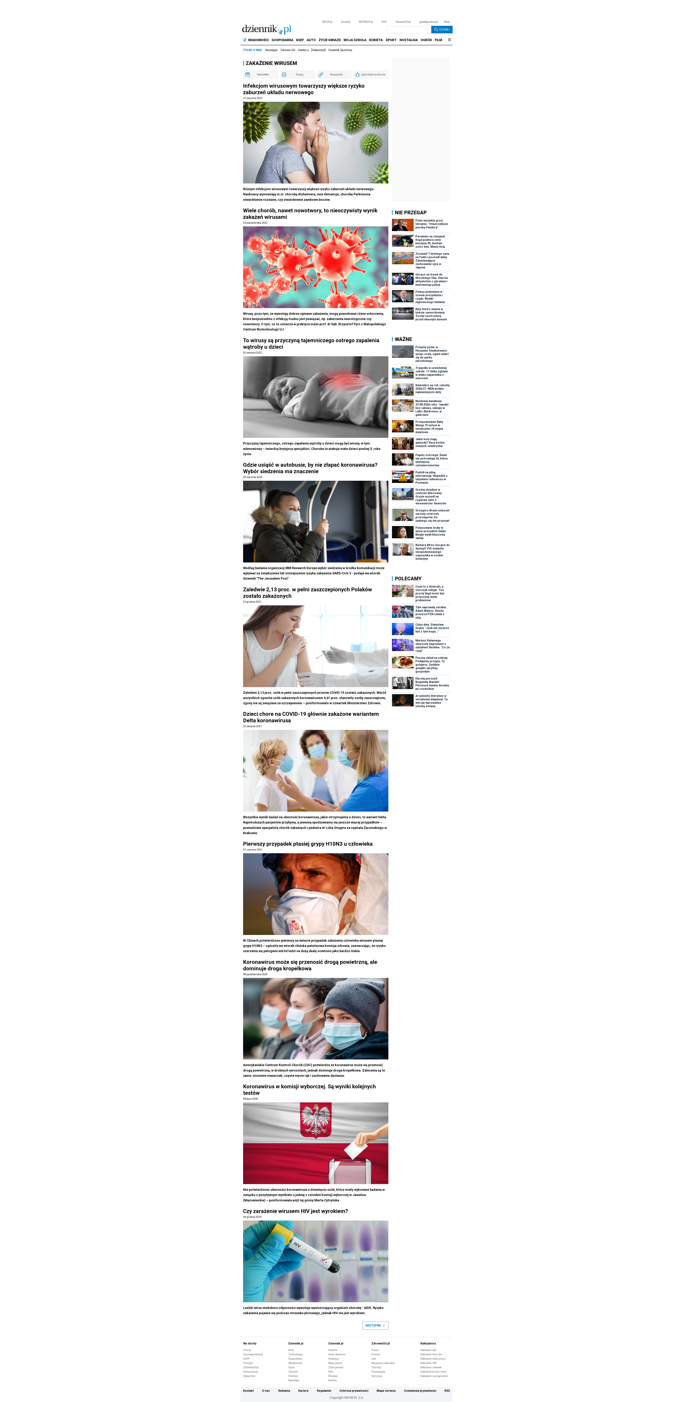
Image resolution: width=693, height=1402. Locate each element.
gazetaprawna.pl (428, 21)
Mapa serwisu (386, 1390)
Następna (373, 1325)
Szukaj (444, 29)
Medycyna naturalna (383, 1363)
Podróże (293, 1376)
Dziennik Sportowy (340, 50)
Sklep (447, 21)
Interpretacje (250, 1371)
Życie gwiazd (335, 1367)
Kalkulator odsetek (431, 1367)
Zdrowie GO (287, 50)
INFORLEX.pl (366, 21)
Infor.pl (247, 1350)
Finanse (375, 1354)
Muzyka (332, 1376)
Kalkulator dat (428, 1350)
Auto (291, 1350)
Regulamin (324, 1390)
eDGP (246, 1358)
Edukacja (333, 1358)
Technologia (295, 1354)
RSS (447, 1390)
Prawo (375, 1350)
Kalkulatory (428, 1343)
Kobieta (332, 1350)
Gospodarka (295, 1358)
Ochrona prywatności (353, 1390)
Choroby (376, 1367)
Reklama (284, 1390)
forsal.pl (345, 21)
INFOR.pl (327, 21)
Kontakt (248, 1390)
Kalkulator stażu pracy (433, 1358)
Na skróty (249, 1343)
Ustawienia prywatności (420, 1390)
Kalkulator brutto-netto (433, 1371)
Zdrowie (293, 1371)
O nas (266, 1390)
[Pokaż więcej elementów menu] (449, 40)
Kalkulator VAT (428, 1363)
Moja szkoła (335, 1363)
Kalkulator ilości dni (431, 1354)
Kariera (303, 1390)
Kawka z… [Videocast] (312, 50)
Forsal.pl (248, 1363)
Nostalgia (271, 50)
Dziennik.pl (295, 1343)
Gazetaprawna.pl (253, 1354)
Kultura (332, 1380)
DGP (384, 21)
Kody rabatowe (337, 1354)
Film (330, 1371)
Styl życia (376, 1376)
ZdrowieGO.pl (403, 21)
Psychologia (378, 1371)
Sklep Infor (249, 1376)
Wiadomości (295, 1363)
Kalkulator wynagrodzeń (434, 1376)
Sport (291, 1367)
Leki (373, 1358)
